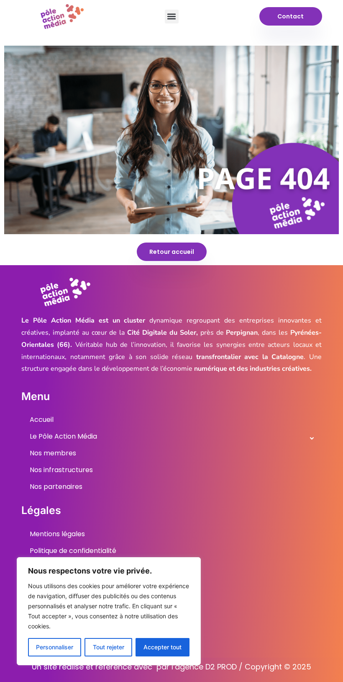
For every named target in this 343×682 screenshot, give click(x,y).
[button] (172, 16)
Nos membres (53, 453)
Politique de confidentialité (73, 550)
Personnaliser (54, 647)
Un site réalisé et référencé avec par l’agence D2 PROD (134, 666)
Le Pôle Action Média (63, 436)
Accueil (42, 419)
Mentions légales (57, 534)
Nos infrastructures (61, 470)
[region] (109, 611)
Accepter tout (162, 647)
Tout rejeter (108, 647)
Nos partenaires (56, 486)
